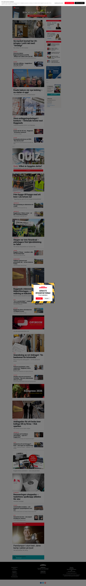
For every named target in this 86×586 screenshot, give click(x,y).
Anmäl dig (39, 298)
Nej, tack (46, 298)
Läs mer (16, 4)
